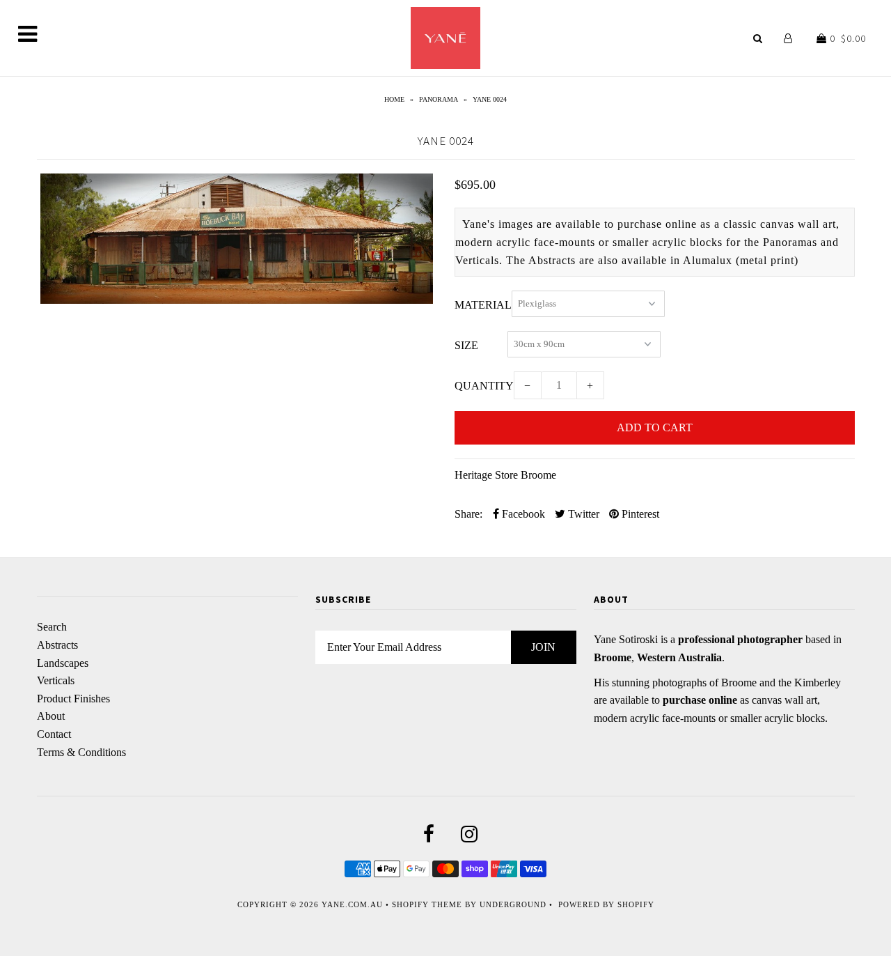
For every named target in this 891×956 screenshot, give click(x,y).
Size (466, 345)
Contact (54, 734)
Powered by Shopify (606, 904)
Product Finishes (73, 698)
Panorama (438, 99)
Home (394, 99)
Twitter (582, 514)
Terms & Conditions (81, 752)
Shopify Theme (427, 904)
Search (52, 627)
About (51, 716)
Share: (468, 514)
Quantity (484, 386)
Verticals (55, 680)
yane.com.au (352, 904)
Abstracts (57, 645)
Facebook (522, 514)
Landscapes (62, 663)
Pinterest (639, 514)
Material (483, 305)
